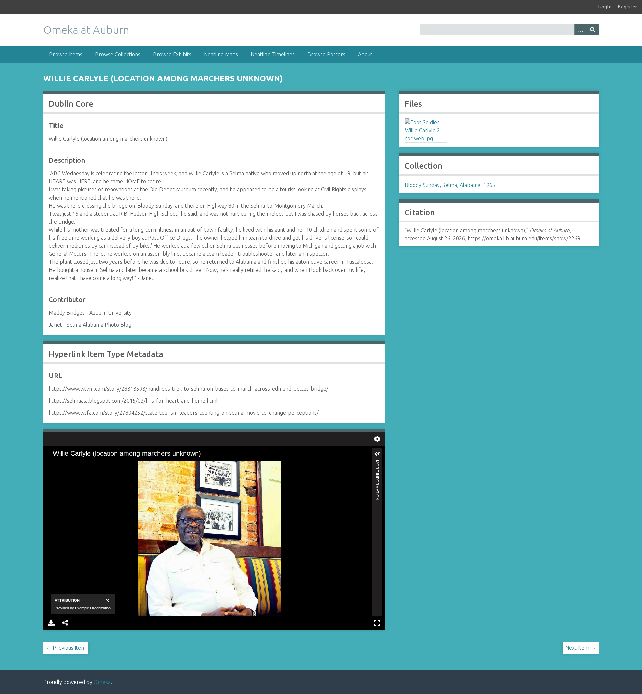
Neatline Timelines (273, 54)
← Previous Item (66, 648)
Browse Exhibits (172, 54)
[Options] (580, 29)
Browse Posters (326, 54)
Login (605, 6)
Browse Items (65, 54)
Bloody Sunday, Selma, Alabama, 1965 (450, 185)
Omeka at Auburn (86, 30)
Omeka (102, 682)
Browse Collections (117, 54)
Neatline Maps (221, 54)
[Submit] (592, 29)
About (365, 54)
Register (627, 6)
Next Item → (580, 648)
